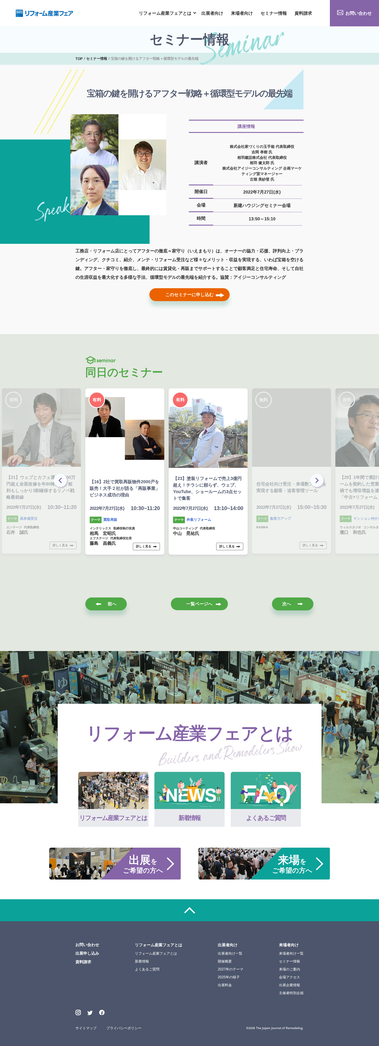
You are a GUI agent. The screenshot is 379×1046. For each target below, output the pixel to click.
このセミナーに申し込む (189, 294)
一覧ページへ (199, 603)
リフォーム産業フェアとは (165, 13)
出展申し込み (87, 953)
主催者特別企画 (291, 993)
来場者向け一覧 (291, 953)
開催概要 (225, 961)
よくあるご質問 (147, 969)
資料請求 (303, 13)
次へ (286, 603)
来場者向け (242, 13)
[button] (317, 481)
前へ (112, 603)
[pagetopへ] (189, 910)
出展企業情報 (289, 985)
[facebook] (102, 1012)
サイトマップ (86, 1028)
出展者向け (212, 13)
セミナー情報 (274, 13)
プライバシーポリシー (123, 1028)
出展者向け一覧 (230, 953)
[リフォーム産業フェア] (44, 13)
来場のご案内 (289, 969)
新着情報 (142, 961)
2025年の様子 (229, 977)
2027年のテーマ (230, 969)
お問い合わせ (358, 13)
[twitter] (90, 1013)
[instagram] (78, 1012)
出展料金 (225, 985)
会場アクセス (289, 977)
